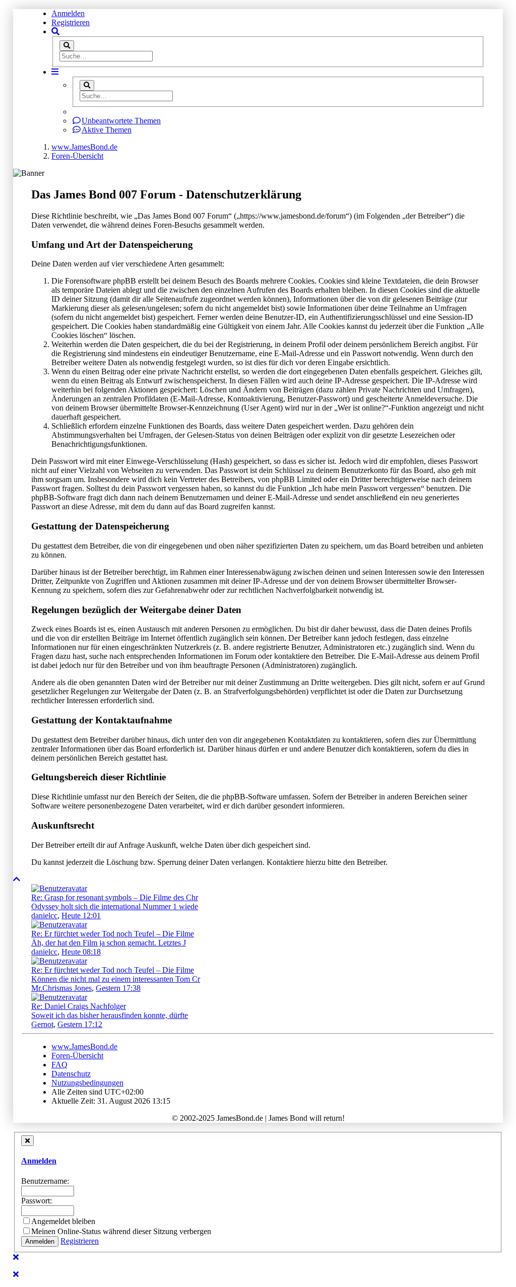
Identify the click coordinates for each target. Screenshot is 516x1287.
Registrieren (70, 22)
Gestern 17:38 (118, 988)
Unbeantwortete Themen (121, 120)
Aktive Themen (107, 129)
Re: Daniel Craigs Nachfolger (78, 1006)
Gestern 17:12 (79, 1024)
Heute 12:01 (81, 915)
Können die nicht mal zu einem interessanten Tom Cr (115, 979)
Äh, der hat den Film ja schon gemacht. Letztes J (108, 942)
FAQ (59, 1064)
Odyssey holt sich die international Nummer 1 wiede (114, 906)
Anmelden (68, 13)
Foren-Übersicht (77, 1055)
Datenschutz (71, 1073)
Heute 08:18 (81, 951)
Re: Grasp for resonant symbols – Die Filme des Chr (114, 897)
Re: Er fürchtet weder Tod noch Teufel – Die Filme (112, 933)
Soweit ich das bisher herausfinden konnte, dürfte (109, 1015)
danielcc (44, 915)
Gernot (42, 1024)
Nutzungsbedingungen (87, 1082)
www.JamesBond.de (84, 1046)
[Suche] (66, 45)
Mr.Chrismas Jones (61, 988)
